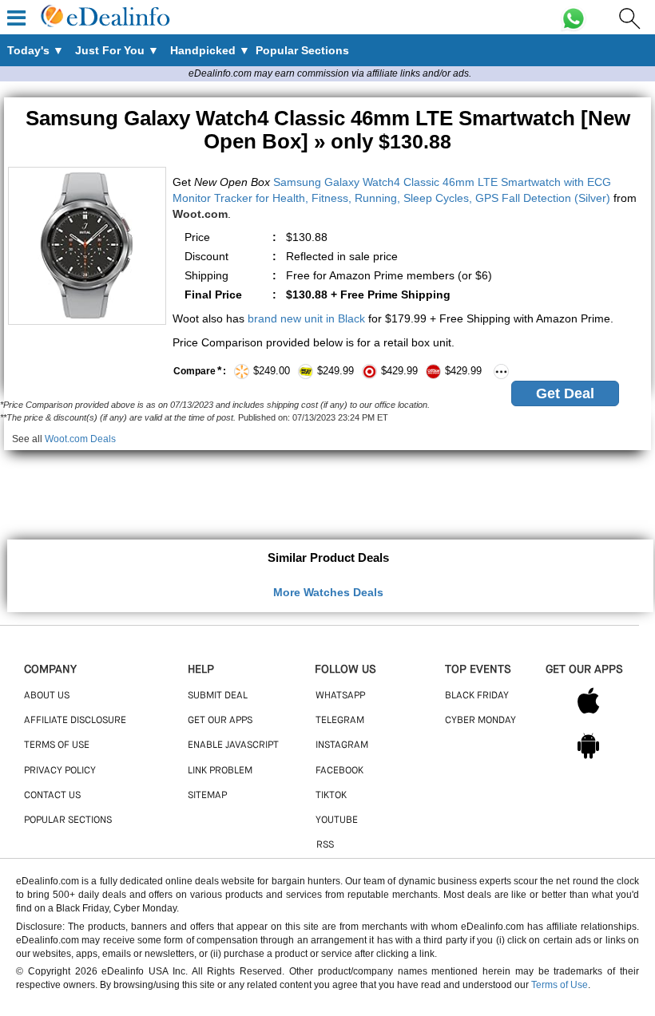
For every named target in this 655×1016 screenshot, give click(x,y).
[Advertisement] (327, 486)
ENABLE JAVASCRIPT (233, 745)
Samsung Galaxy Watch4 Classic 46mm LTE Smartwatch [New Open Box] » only (328, 129)
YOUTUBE (337, 820)
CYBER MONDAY (480, 720)
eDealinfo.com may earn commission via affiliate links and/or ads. (330, 73)
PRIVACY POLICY (60, 771)
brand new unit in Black (306, 318)
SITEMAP (207, 796)
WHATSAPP (340, 696)
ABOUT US (46, 696)
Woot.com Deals (80, 439)
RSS (325, 845)
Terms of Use (559, 984)
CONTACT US (52, 796)
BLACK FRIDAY (477, 696)
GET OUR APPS (220, 720)
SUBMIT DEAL (218, 696)
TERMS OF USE (56, 745)
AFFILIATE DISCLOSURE (75, 720)
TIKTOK (331, 796)
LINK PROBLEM (220, 771)
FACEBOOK (339, 771)
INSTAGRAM (342, 745)
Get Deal (565, 393)
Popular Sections (68, 820)
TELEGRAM (340, 720)
